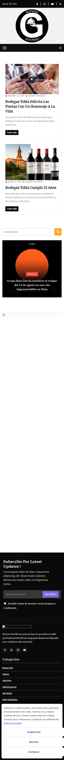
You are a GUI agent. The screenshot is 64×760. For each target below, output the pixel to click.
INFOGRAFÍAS (9, 700)
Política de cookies (13, 723)
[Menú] (4, 48)
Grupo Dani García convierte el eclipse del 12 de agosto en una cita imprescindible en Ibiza (32, 285)
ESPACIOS (32, 274)
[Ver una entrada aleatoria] (60, 47)
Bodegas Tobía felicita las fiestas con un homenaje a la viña (30, 106)
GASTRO (6, 680)
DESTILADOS (9, 687)
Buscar (58, 231)
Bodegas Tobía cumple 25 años (30, 188)
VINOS (5, 674)
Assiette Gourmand (36, 96)
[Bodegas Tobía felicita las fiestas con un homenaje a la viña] (32, 79)
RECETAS (7, 693)
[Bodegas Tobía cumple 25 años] (32, 162)
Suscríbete (50, 594)
